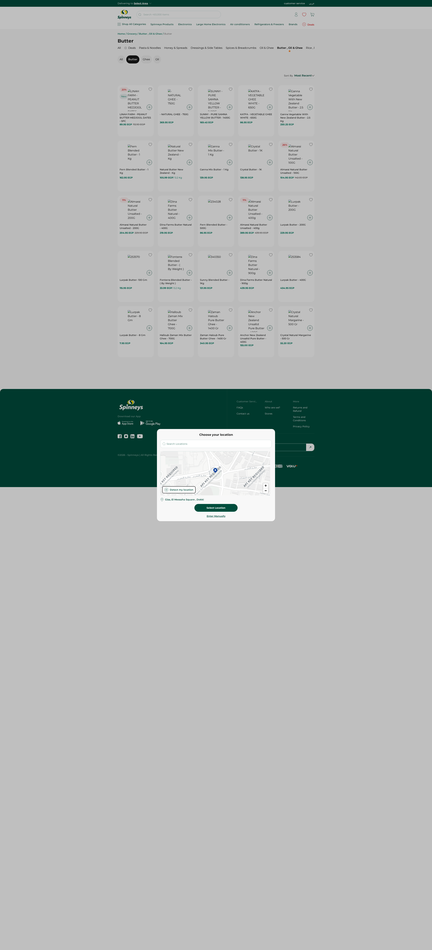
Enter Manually (216, 516)
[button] (215, 470)
